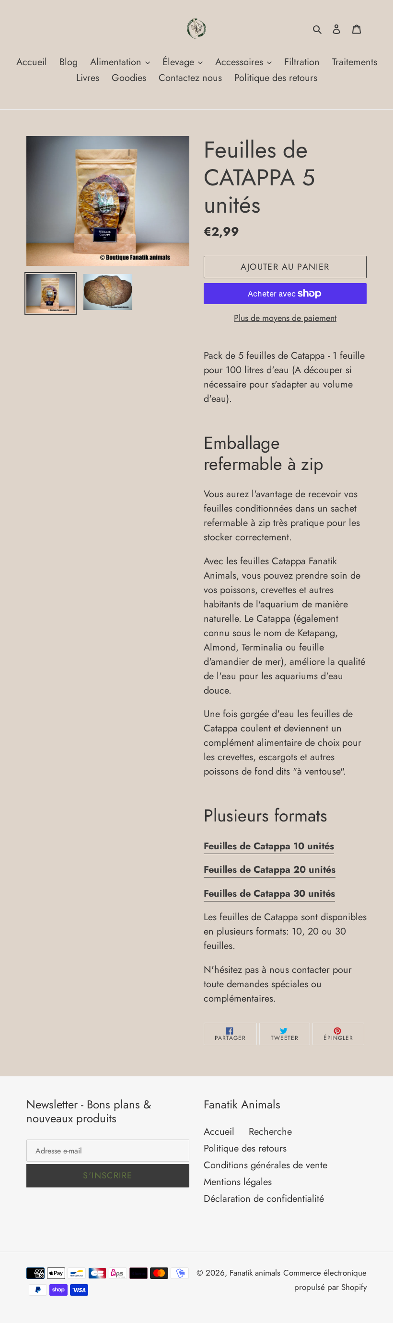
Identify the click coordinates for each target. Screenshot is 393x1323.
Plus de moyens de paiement (285, 318)
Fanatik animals (255, 1272)
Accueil (219, 1132)
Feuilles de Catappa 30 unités (269, 894)
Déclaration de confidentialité (264, 1199)
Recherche (270, 1132)
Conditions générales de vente (265, 1165)
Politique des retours (245, 1148)
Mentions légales (238, 1182)
